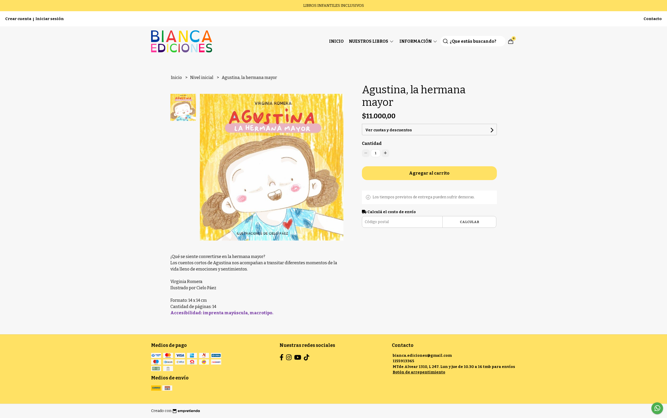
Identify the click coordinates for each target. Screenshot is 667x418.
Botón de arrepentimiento (419, 372)
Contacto (653, 18)
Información (416, 41)
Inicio (336, 41)
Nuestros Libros (369, 41)
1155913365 (403, 361)
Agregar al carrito (429, 173)
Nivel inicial (202, 77)
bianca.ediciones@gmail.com (422, 355)
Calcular (469, 222)
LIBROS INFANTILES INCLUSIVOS (333, 5)
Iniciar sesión (49, 18)
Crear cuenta (18, 18)
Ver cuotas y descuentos (388, 130)
